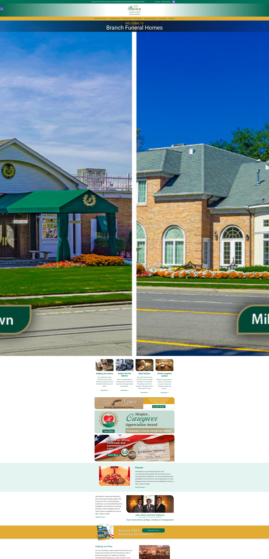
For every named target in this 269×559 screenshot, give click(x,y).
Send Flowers (163, 18)
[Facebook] (173, 2)
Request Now (153, 530)
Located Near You (114, 18)
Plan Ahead (137, 18)
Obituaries (171, 18)
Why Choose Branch (100, 18)
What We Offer (127, 18)
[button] (2, 9)
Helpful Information (150, 18)
